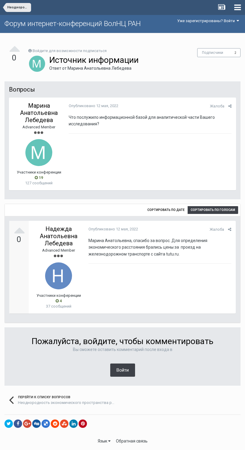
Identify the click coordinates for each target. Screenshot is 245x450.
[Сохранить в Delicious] (46, 423)
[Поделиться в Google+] (27, 423)
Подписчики (212, 53)
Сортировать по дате (166, 210)
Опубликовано (93, 106)
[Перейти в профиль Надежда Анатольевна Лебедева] (58, 275)
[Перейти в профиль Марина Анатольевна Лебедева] (37, 64)
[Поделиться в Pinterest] (83, 423)
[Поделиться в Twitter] (8, 423)
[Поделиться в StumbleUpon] (64, 423)
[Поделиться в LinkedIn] (73, 423)
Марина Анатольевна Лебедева (99, 68)
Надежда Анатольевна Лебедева (58, 236)
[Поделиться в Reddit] (55, 423)
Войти (123, 370)
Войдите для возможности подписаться (70, 50)
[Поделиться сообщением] (230, 106)
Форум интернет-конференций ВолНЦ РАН (72, 23)
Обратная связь (132, 441)
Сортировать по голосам (213, 210)
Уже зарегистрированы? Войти (207, 21)
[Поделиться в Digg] (36, 423)
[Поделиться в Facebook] (18, 423)
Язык (103, 441)
